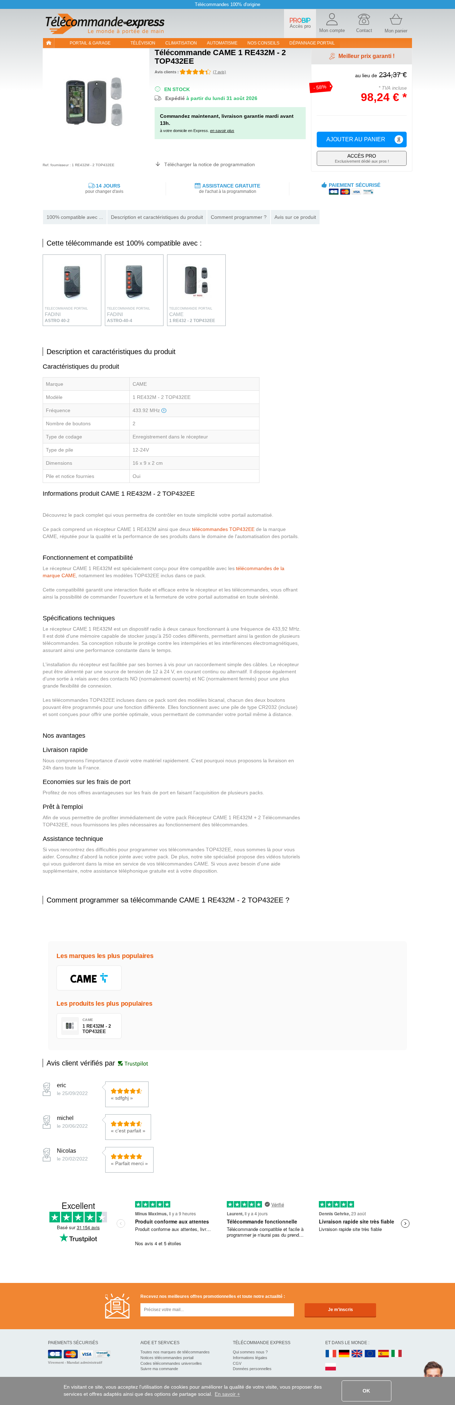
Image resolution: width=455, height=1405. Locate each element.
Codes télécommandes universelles (171, 1363)
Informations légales (250, 1358)
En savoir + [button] (227, 1394)
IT (396, 1353)
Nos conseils (263, 43)
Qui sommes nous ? (250, 1352)
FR (331, 1353)
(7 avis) (219, 72)
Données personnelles (252, 1369)
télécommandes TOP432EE (223, 529)
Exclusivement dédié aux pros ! (362, 158)
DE (344, 1353)
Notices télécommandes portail (166, 1358)
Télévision (142, 43)
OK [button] (366, 1391)
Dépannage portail (312, 43)
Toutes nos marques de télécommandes (175, 1352)
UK (357, 1353)
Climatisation (181, 43)
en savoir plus (222, 130)
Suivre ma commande (159, 1369)
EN (370, 1353)
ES (383, 1353)
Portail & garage (90, 43)
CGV (237, 1363)
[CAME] (89, 977)
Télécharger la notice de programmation (209, 164)
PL (331, 1367)
